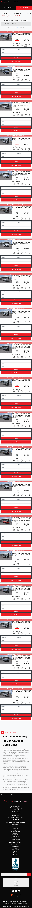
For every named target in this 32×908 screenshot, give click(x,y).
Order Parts (15, 851)
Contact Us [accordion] (16, 878)
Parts (15, 848)
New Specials (15, 830)
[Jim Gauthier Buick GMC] (9, 2)
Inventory (15, 824)
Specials (15, 833)
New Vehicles (15, 827)
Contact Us (5, 902)
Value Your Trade (15, 841)
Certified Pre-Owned (15, 834)
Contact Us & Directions (15, 822)
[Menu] (28, 3)
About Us (15, 815)
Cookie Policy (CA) (15, 854)
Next (14, 732)
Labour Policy (15, 856)
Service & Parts (15, 842)
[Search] (29, 874)
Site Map (8, 903)
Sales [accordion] (15, 881)
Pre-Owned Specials (15, 831)
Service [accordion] (16, 883)
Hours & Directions (15, 817)
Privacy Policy (24, 902)
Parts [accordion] (15, 885)
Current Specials (15, 836)
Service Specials (15, 846)
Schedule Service (15, 845)
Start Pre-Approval (16, 61)
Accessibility (14, 902)
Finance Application (15, 838)
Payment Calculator (15, 839)
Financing (15, 820)
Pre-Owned (15, 828)
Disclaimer (15, 853)
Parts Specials (15, 849)
